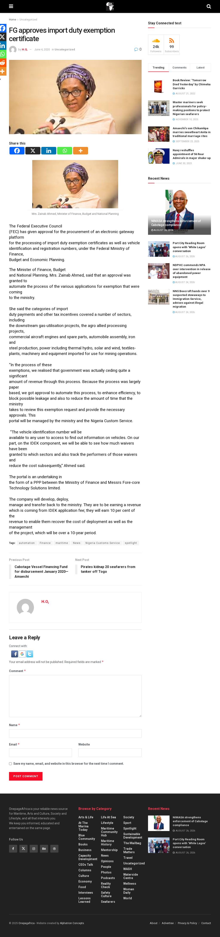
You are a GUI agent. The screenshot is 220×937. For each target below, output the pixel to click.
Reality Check (106, 885)
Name (14, 725)
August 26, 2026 (163, 230)
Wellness (129, 883)
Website (84, 744)
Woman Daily (128, 890)
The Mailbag (132, 843)
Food (82, 887)
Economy (85, 881)
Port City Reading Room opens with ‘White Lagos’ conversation (189, 246)
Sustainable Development (132, 835)
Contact (206, 923)
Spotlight (129, 828)
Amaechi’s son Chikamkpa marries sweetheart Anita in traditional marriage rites (192, 132)
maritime (62, 543)
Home (12, 19)
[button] (15, 653)
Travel (128, 857)
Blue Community (86, 837)
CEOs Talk (85, 864)
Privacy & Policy (187, 923)
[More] (80, 150)
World (127, 898)
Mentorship (109, 850)
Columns (84, 870)
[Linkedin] (48, 150)
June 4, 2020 (42, 49)
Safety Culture (106, 894)
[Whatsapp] (64, 150)
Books (83, 844)
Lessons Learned (84, 900)
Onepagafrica (26, 923)
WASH (127, 869)
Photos (106, 872)
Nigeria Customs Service (103, 543)
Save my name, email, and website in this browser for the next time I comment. (68, 763)
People (106, 867)
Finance (45, 543)
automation (27, 543)
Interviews (85, 892)
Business (85, 850)
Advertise (168, 923)
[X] (32, 150)
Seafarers (108, 901)
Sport (127, 823)
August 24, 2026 (185, 282)
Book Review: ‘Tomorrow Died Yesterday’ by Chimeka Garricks (192, 84)
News (77, 543)
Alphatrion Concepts (72, 923)
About (153, 923)
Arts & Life (85, 817)
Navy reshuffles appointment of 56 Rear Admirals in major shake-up (192, 154)
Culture (83, 876)
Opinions (107, 861)
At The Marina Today (83, 826)
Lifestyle (107, 823)
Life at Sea (108, 817)
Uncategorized (28, 19)
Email (14, 744)
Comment (17, 671)
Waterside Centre (130, 876)
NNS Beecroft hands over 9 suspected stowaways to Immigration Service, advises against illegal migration (191, 299)
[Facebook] (16, 150)
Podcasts (108, 878)
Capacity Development (87, 857)
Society (128, 817)
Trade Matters (129, 850)
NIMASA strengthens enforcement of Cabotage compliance (190, 821)
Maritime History (107, 842)
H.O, (25, 49)
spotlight (131, 543)
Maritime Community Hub (109, 832)
